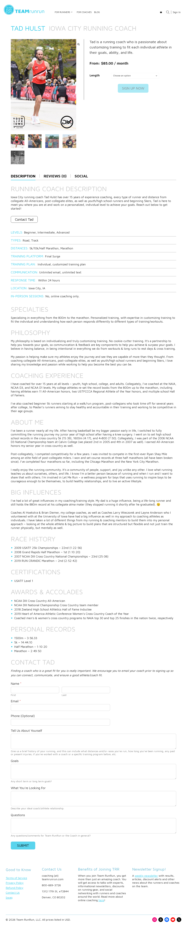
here (101, 900)
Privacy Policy (15, 882)
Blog (97, 12)
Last (64, 695)
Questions (18, 815)
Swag (9, 897)
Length (95, 75)
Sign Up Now (133, 88)
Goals (15, 761)
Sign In (177, 12)
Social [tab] (81, 176)
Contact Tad (24, 219)
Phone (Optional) (23, 716)
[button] (78, 44)
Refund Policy (14, 887)
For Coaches (84, 12)
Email (16, 701)
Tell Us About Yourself (26, 730)
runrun (30, 11)
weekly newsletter (146, 875)
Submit (23, 845)
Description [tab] (23, 176)
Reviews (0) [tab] (55, 176)
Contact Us (13, 892)
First (13, 695)
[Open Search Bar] (167, 12)
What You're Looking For (28, 788)
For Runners (62, 12)
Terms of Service (16, 878)
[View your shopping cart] (160, 12)
